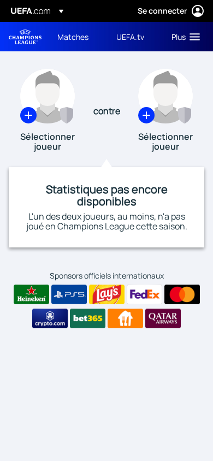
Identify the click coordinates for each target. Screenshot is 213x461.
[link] (73, 36)
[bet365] (87, 318)
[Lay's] (107, 294)
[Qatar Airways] (163, 318)
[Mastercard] (182, 294)
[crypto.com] (50, 318)
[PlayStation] (69, 294)
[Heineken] (31, 294)
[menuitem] (77, 36)
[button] (183, 36)
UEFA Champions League (25, 36)
